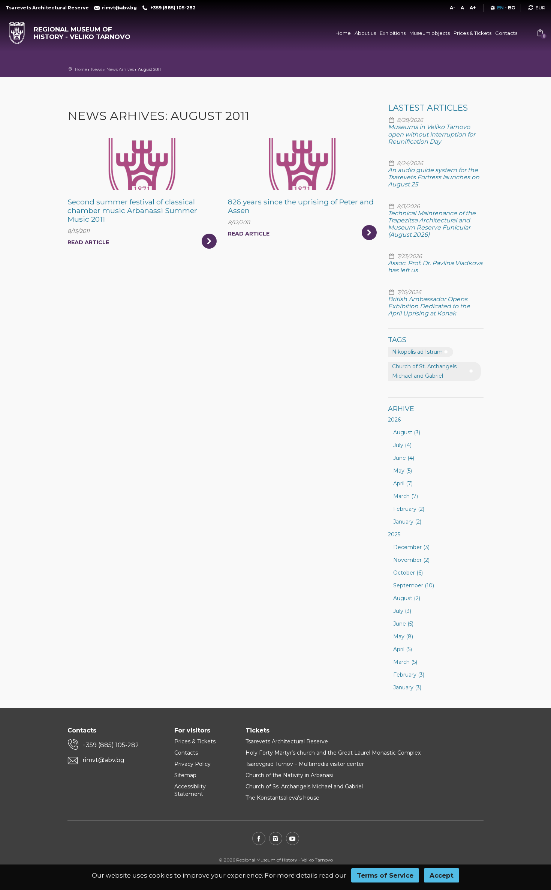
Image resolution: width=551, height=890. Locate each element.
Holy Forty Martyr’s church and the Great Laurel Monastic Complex (333, 752)
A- (452, 8)
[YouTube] (292, 838)
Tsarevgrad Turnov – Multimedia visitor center (305, 764)
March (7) (405, 496)
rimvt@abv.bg (103, 760)
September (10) (413, 585)
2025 (394, 534)
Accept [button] (442, 875)
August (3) (406, 432)
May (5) (402, 470)
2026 (394, 419)
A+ (473, 8)
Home (343, 33)
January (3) (407, 687)
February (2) (408, 509)
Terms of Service (385, 875)
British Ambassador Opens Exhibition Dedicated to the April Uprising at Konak (429, 306)
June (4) (403, 458)
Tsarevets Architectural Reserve (287, 741)
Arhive (401, 409)
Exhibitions (393, 33)
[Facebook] (258, 838)
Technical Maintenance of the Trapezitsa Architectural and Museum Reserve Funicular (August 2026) (432, 224)
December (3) (411, 547)
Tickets (258, 730)
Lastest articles (428, 108)
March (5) (405, 662)
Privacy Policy (192, 764)
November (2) (411, 560)
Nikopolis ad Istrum (417, 351)
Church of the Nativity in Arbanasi (289, 775)
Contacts (506, 33)
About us (365, 33)
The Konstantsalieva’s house (282, 797)
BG (511, 8)
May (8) (403, 636)
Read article (88, 242)
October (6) (408, 572)
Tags (397, 340)
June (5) (403, 623)
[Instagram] (275, 838)
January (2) (407, 521)
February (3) (408, 674)
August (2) (406, 598)
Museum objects (429, 33)
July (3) (402, 611)
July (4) (402, 445)
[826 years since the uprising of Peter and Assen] (302, 164)
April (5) (402, 649)
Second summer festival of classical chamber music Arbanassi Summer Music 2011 (132, 210)
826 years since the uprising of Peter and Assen (301, 206)
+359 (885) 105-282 (110, 745)
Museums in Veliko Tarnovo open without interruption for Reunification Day (431, 134)
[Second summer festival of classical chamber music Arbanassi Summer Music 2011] (141, 164)
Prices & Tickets (472, 33)
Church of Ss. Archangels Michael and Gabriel (304, 786)
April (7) (403, 483)
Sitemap (185, 775)
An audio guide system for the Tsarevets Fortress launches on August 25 (433, 177)
